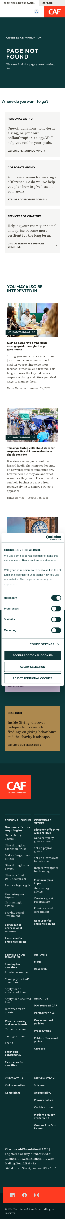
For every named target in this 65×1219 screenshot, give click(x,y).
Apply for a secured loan (18, 1000)
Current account (16, 1029)
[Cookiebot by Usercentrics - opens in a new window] (46, 537)
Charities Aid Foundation (19, 3)
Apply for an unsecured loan (15, 990)
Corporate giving (42, 821)
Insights (40, 954)
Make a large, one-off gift (17, 857)
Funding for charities (12, 965)
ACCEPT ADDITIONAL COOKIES (32, 655)
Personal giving (18, 819)
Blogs (37, 961)
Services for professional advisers (13, 928)
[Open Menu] (6, 11)
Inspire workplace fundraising (46, 869)
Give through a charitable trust (15, 847)
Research (40, 968)
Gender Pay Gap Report (45, 1127)
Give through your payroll (17, 866)
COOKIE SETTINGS (42, 644)
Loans (9, 1043)
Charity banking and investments (16, 1023)
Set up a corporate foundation (46, 859)
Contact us (14, 1078)
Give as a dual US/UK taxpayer (15, 877)
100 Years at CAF (45, 1005)
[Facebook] (24, 1195)
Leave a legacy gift (17, 885)
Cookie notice (43, 1107)
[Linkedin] (12, 1195)
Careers (39, 1048)
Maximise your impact (14, 896)
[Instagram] (36, 1195)
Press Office (42, 1030)
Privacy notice (44, 1099)
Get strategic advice (13, 904)
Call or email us (15, 1085)
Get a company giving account (44, 839)
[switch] (56, 608)
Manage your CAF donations (17, 980)
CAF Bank (48, 3)
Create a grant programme (43, 899)
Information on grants (15, 1010)
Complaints (12, 1092)
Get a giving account (13, 837)
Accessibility (42, 1092)
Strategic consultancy (13, 1053)
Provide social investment (14, 914)
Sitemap (40, 1085)
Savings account (16, 1036)
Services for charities (15, 955)
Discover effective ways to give (18, 829)
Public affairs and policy (46, 1039)
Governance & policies (43, 1022)
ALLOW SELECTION (32, 666)
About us (41, 998)
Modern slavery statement (44, 1116)
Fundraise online (16, 972)
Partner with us (44, 1012)
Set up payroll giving (43, 849)
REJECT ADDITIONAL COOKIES (32, 678)
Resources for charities (14, 1064)
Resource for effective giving (16, 940)
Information (44, 1078)
